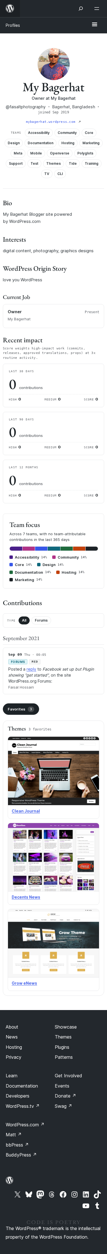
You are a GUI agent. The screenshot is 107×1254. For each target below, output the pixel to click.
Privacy (13, 1057)
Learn (11, 1075)
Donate (65, 1096)
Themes (63, 1037)
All (24, 620)
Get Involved (68, 1075)
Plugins (62, 1047)
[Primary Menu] (94, 25)
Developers (17, 1096)
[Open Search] (81, 8)
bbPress (17, 1145)
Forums (41, 620)
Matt (14, 1134)
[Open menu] (98, 8)
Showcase (66, 1027)
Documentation (22, 1086)
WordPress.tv (23, 1106)
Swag (63, 1106)
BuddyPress (21, 1155)
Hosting (14, 1047)
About (12, 1027)
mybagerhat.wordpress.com (52, 122)
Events (62, 1086)
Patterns (64, 1057)
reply (31, 669)
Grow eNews (24, 983)
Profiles (13, 25)
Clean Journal (26, 811)
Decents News (26, 897)
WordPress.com (25, 1124)
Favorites (20, 709)
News (12, 1037)
